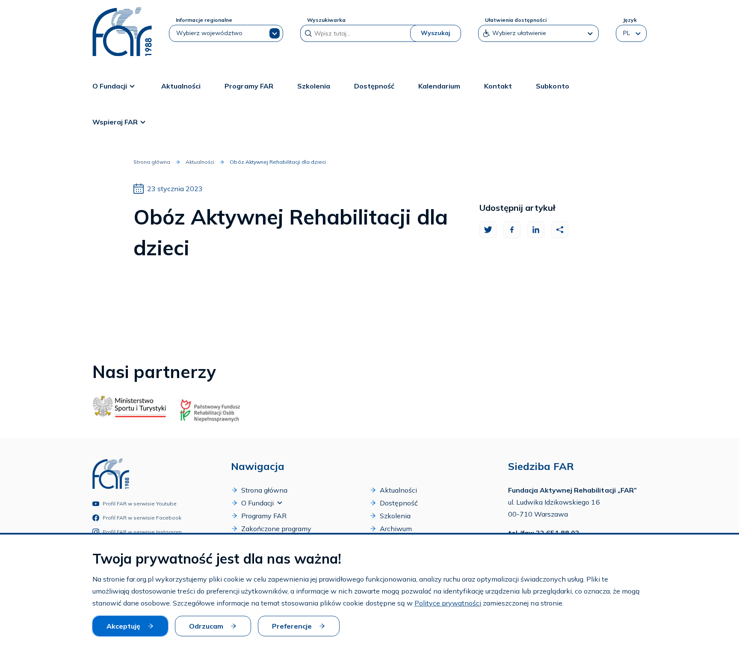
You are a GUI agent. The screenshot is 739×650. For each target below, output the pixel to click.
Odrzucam (206, 626)
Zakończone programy (276, 528)
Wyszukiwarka (326, 20)
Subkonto (552, 86)
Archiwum (396, 528)
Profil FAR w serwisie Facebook (142, 517)
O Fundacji (109, 86)
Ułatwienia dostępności (516, 20)
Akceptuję (123, 626)
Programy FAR (249, 86)
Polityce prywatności (447, 603)
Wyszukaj (435, 33)
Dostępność (374, 86)
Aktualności (181, 86)
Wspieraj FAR (115, 122)
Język (630, 20)
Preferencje (292, 626)
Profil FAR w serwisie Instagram (142, 532)
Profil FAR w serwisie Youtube (140, 503)
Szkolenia (313, 86)
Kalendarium (439, 86)
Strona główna (151, 162)
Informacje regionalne (204, 20)
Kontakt (498, 86)
